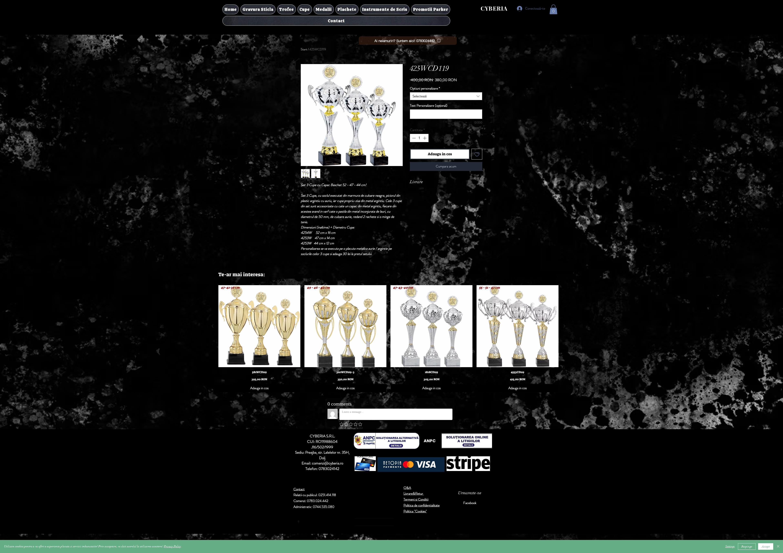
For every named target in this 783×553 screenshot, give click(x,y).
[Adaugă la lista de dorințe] (476, 154)
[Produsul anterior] (212, 326)
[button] (553, 9)
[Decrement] (413, 138)
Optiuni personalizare (425, 88)
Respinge (746, 546)
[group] (388, 338)
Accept (766, 546)
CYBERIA (494, 8)
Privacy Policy (172, 546)
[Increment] (425, 138)
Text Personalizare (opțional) (428, 105)
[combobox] (446, 96)
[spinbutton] (419, 138)
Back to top (336, 521)
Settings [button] (730, 546)
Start (304, 49)
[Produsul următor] (564, 326)
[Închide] (778, 546)
